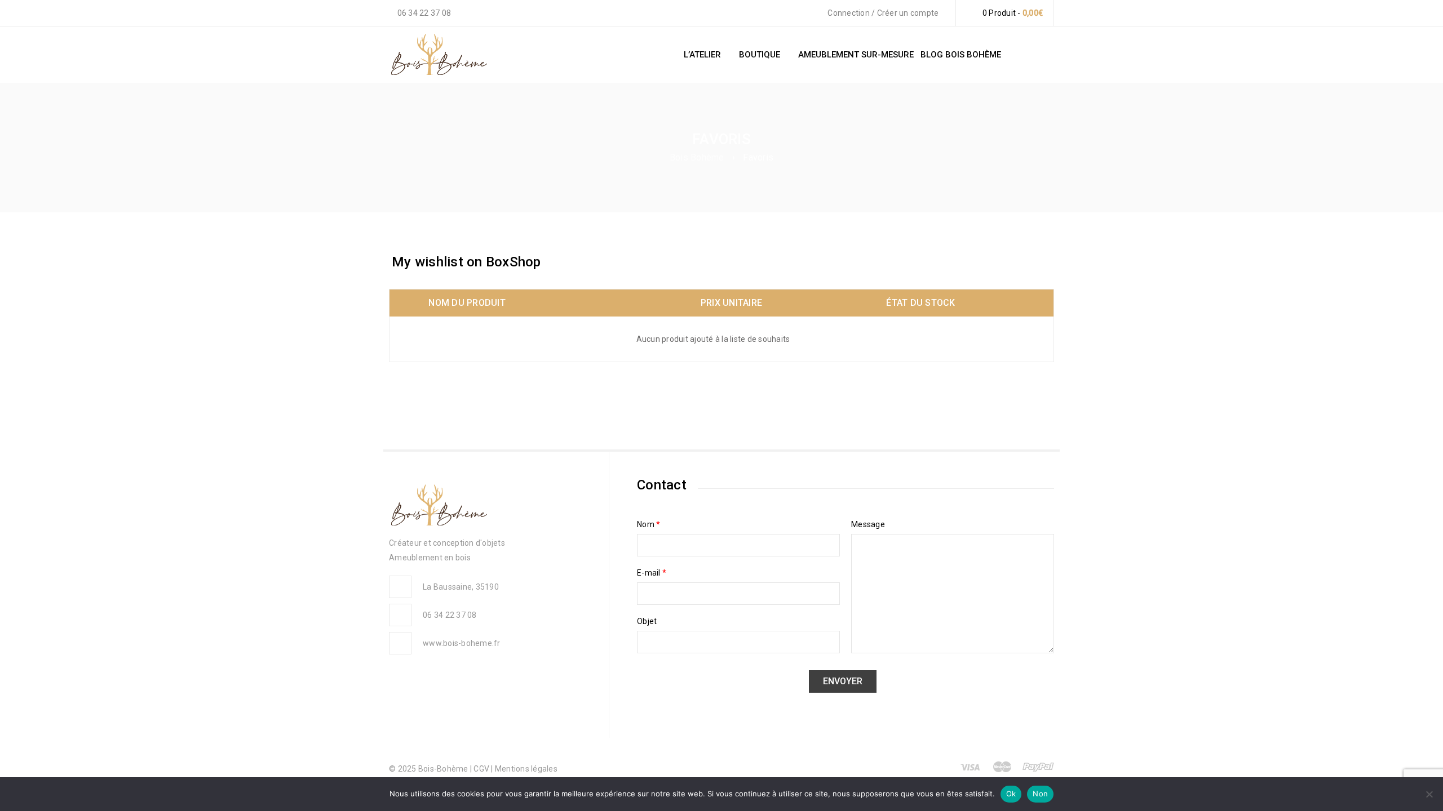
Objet (647, 621)
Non (1040, 793)
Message (868, 524)
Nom (648, 524)
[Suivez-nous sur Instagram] (1422, 396)
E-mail (651, 572)
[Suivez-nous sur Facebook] (1422, 469)
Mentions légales (526, 768)
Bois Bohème (697, 157)
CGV (482, 768)
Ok (1011, 793)
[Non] (1429, 794)
